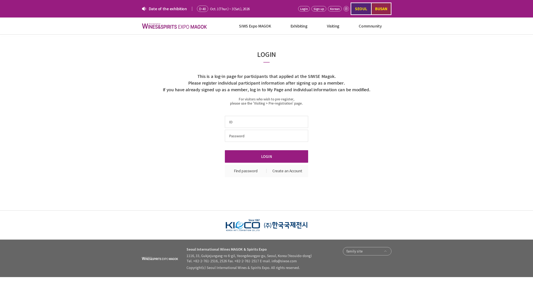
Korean (335, 9)
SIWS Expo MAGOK (255, 26)
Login (304, 9)
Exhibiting (299, 26)
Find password (246, 170)
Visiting (333, 26)
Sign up (319, 9)
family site (354, 251)
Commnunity (370, 26)
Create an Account (287, 170)
